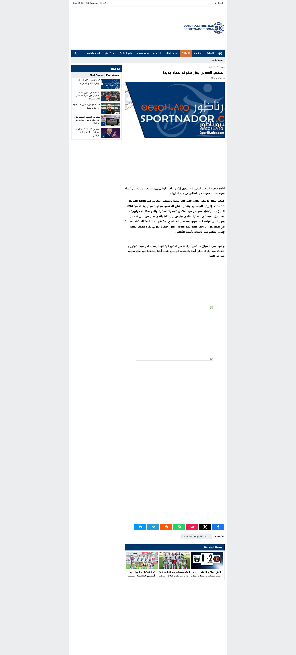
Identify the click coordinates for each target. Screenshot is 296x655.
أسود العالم (171, 53)
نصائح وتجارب (93, 53)
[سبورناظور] (204, 28)
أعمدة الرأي (110, 53)
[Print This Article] (140, 527)
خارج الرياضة (126, 53)
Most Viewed (112, 75)
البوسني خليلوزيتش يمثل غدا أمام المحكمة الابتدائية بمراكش (87, 132)
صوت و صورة (142, 53)
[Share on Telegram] (153, 527)
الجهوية (198, 53)
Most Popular (96, 75)
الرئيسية (220, 53)
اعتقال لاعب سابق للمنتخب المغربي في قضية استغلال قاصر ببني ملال (88, 95)
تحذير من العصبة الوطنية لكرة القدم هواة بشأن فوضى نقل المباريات (87, 120)
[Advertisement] (127, 28)
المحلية (210, 53)
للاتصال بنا (218, 3)
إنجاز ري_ (206, 60)
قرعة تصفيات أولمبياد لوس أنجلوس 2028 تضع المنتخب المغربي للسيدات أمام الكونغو (142, 575)
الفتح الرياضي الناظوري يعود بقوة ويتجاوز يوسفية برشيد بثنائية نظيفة (207, 575)
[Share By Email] (192, 527)
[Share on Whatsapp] (179, 527)
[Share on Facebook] (218, 527)
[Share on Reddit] (166, 527)
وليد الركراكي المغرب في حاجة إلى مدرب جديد (86, 106)
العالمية (157, 53)
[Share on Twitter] (205, 527)
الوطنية (186, 53)
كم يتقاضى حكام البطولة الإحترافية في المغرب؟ (89, 81)
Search (75, 53)
